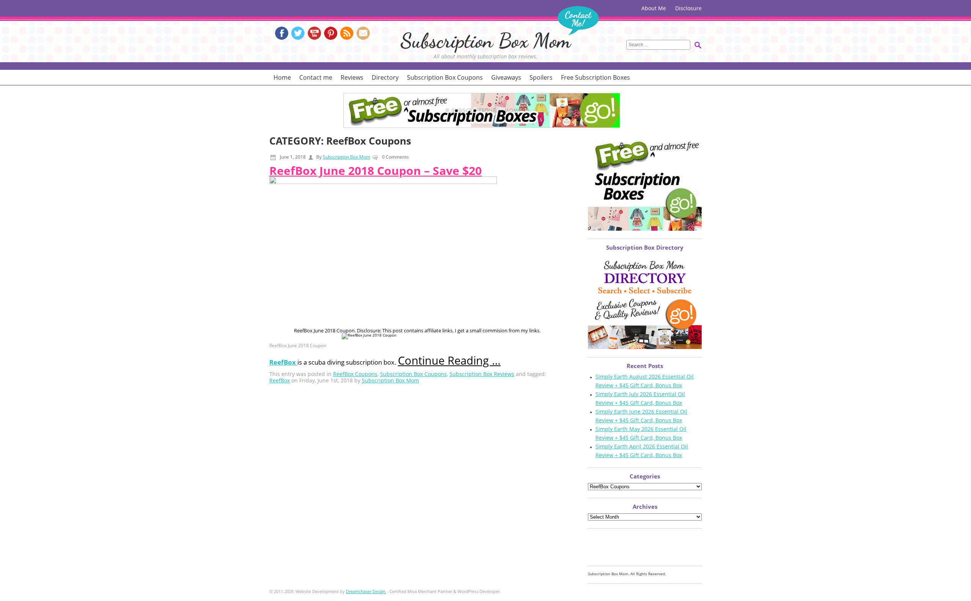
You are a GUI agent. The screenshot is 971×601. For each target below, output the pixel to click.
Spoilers (541, 77)
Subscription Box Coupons (445, 77)
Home (282, 77)
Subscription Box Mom (486, 40)
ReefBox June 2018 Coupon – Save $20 (375, 170)
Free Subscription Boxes (595, 77)
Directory (385, 77)
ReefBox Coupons (355, 374)
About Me (653, 8)
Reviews (352, 77)
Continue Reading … (449, 360)
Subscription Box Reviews (481, 374)
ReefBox (279, 380)
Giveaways (506, 77)
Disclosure (688, 8)
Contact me (315, 77)
